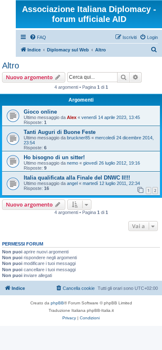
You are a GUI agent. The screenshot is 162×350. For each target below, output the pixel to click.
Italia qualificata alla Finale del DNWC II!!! (77, 178)
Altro (10, 65)
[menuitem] (37, 37)
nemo (72, 162)
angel (72, 183)
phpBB (57, 303)
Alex (71, 117)
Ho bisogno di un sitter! (54, 157)
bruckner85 (78, 137)
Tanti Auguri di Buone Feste (60, 132)
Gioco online (40, 112)
